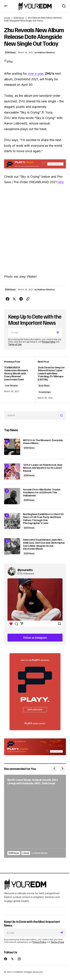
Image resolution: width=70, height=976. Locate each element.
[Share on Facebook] (7, 299)
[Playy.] (35, 746)
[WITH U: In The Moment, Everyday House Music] (12, 447)
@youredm (25, 569)
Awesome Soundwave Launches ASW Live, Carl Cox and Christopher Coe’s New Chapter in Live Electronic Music (44, 544)
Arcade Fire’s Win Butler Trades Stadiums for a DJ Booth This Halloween (41, 492)
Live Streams (11, 385)
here (60, 182)
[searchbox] (31, 415)
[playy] (35, 163)
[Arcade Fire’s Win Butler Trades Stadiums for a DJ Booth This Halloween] (12, 496)
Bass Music (44, 385)
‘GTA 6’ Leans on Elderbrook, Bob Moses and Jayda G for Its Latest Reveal (42, 467)
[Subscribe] (58, 332)
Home (7, 17)
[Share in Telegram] (21, 299)
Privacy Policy (48, 341)
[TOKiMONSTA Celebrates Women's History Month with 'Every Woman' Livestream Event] (19, 380)
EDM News (19, 17)
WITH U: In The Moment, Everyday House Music (43, 442)
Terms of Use (15, 344)
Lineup (25, 853)
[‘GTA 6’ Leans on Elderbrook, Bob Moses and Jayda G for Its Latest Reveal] (12, 471)
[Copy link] (27, 299)
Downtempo (45, 392)
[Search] (62, 415)
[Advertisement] (35, 691)
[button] (6, 6)
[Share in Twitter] (14, 299)
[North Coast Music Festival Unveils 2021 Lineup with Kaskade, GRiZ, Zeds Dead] (35, 816)
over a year (35, 73)
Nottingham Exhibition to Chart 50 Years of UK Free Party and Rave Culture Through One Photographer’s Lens (43, 519)
